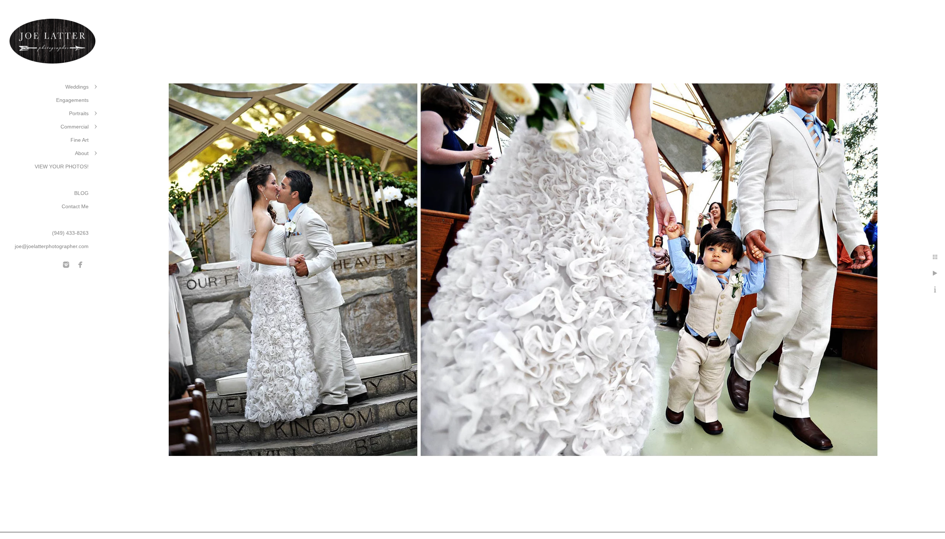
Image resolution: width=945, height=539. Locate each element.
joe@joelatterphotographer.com (52, 246)
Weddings (77, 87)
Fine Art (80, 140)
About (82, 153)
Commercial (75, 127)
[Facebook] (80, 264)
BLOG (81, 193)
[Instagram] (66, 264)
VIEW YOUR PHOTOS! (62, 166)
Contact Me (75, 206)
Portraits (79, 113)
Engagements (72, 100)
